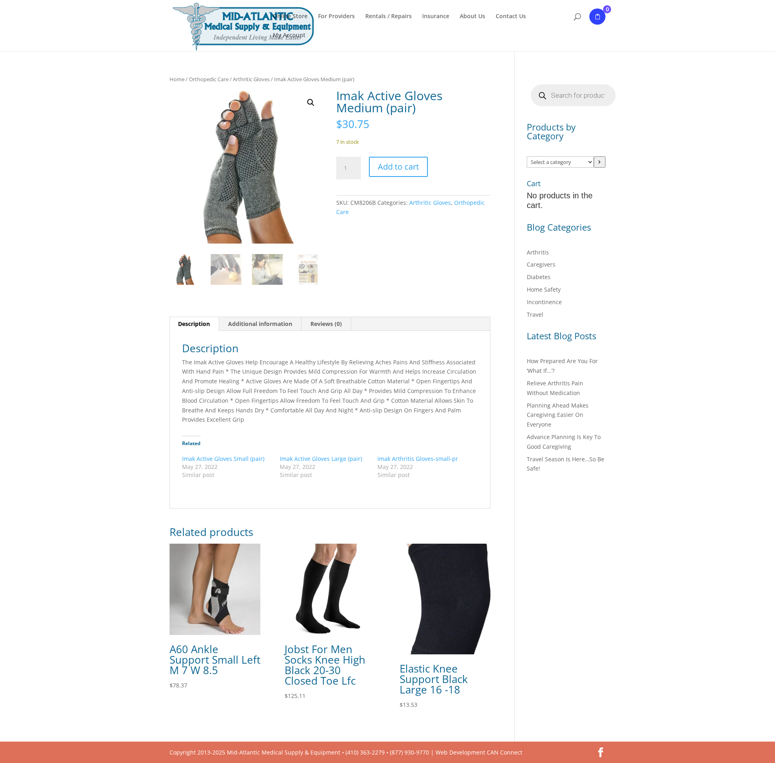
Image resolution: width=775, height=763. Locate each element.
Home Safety (544, 289)
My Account (289, 35)
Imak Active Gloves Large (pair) (321, 458)
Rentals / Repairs (388, 16)
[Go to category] (599, 162)
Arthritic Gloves (251, 79)
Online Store (290, 16)
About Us (472, 16)
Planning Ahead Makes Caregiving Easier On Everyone (558, 415)
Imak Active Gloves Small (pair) (223, 458)
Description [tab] (194, 324)
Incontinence (544, 302)
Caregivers (541, 264)
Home (177, 79)
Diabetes (539, 277)
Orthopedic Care (208, 79)
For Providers (336, 16)
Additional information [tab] (260, 324)
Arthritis (538, 252)
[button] (311, 102)
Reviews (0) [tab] (326, 324)
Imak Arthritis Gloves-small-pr (417, 458)
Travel (535, 314)
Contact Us (511, 16)
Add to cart (398, 166)
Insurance (435, 16)
